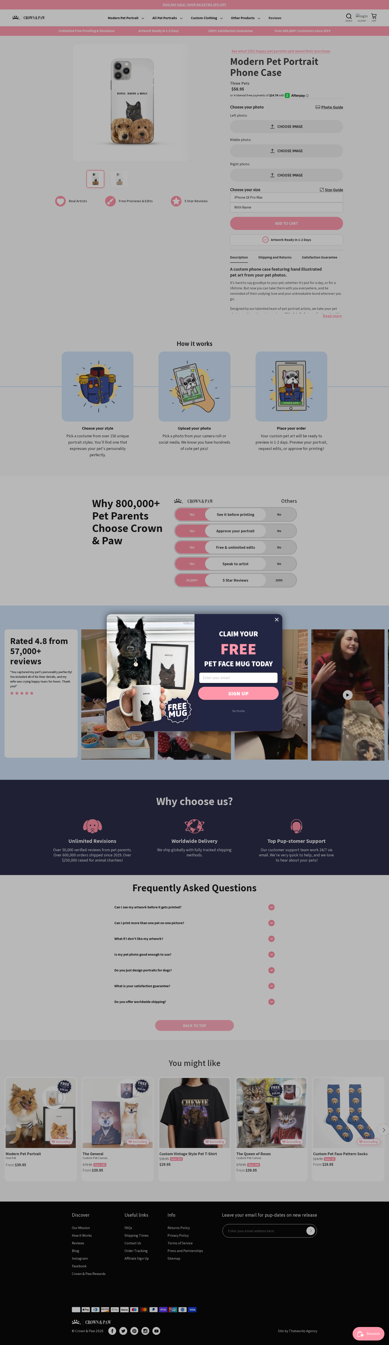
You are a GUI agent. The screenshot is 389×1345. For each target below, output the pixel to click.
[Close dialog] (276, 619)
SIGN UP (238, 693)
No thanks (238, 711)
